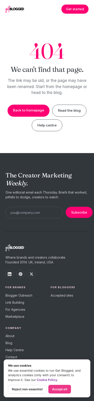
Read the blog (69, 110)
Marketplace (14, 316)
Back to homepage (28, 110)
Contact (11, 357)
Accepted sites (62, 295)
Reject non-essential (27, 389)
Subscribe (79, 212)
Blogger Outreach (18, 295)
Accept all (59, 389)
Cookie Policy (47, 380)
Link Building (14, 302)
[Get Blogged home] (16, 9)
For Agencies (15, 309)
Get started (75, 9)
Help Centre (14, 350)
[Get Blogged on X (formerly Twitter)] (31, 274)
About (9, 336)
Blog (8, 343)
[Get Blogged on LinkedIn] (9, 274)
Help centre (47, 125)
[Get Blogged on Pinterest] (20, 274)
